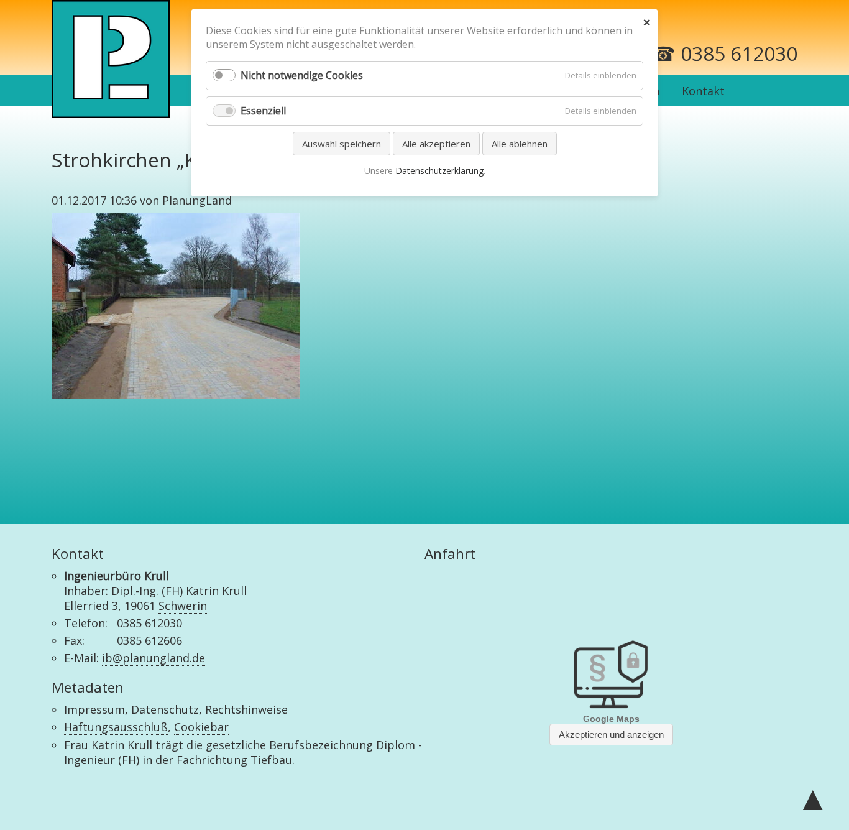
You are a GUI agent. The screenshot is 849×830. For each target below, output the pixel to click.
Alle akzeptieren (436, 143)
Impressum (94, 709)
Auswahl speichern (341, 143)
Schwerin (182, 605)
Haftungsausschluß (116, 726)
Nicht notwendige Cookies (302, 75)
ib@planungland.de (153, 657)
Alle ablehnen (520, 143)
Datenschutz (165, 709)
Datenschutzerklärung (439, 171)
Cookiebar (201, 726)
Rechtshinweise (246, 709)
